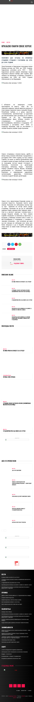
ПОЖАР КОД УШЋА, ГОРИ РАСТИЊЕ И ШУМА (11, 599)
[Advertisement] (17, 22)
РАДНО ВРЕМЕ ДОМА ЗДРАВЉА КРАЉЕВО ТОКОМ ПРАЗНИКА (15, 622)
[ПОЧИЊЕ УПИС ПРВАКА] (17, 364)
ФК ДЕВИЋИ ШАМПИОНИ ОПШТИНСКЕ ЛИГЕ (11, 658)
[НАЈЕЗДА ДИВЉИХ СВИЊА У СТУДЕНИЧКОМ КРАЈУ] (6, 508)
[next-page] (5, 530)
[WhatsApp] (19, 244)
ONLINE (23, 696)
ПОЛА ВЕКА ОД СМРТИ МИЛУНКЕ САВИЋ (21, 496)
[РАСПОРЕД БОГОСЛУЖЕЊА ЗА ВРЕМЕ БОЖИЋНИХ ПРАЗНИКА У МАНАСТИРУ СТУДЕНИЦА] (6, 317)
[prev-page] (3, 530)
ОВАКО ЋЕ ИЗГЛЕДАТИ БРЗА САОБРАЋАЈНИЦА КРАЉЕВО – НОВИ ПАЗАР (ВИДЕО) (21, 483)
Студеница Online (12, 696)
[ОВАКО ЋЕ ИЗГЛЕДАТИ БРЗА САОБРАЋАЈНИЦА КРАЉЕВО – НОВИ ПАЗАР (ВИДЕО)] (6, 482)
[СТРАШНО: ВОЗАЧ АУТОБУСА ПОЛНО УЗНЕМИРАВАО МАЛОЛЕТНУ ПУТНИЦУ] (6, 290)
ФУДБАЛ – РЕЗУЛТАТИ (7, 654)
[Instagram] (15, 685)
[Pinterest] (16, 244)
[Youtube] (23, 685)
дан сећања (11, 249)
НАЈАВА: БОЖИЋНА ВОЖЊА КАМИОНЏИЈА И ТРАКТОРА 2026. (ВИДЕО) (15, 620)
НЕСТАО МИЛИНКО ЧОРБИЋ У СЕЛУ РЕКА (11, 602)
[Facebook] (9, 244)
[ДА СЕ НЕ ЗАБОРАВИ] (6, 469)
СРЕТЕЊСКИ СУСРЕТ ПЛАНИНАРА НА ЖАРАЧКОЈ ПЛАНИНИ (15, 651)
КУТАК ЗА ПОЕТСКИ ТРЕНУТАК (19, 522)
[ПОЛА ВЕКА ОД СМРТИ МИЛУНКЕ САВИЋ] (6, 495)
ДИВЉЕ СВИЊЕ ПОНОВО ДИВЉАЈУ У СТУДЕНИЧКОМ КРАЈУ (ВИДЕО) (16, 595)
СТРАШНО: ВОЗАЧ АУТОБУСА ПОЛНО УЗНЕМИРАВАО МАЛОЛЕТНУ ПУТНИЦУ (21, 290)
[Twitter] (12, 244)
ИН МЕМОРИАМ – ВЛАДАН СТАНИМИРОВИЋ (11, 656)
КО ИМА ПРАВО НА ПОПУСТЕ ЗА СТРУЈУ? (21, 281)
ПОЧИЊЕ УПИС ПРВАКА (9, 377)
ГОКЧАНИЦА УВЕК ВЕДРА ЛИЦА (8, 640)
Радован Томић (19, 263)
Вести (8, 42)
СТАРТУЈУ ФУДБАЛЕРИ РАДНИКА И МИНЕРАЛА (12, 649)
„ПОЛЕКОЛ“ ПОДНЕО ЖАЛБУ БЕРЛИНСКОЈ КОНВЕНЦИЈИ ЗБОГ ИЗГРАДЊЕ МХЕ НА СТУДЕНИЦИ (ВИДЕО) (15, 637)
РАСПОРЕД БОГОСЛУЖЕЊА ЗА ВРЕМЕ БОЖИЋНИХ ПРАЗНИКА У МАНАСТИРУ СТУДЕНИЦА (21, 318)
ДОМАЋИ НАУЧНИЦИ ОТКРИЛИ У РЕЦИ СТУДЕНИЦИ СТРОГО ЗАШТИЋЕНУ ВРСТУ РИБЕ (15, 634)
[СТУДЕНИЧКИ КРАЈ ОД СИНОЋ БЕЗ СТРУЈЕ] (6, 299)
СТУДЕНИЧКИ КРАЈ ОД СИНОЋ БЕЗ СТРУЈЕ (22, 300)
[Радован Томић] (12, 263)
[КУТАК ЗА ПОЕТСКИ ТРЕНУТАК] (6, 521)
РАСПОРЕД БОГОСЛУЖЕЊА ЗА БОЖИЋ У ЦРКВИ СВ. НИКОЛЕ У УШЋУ (21, 309)
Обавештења (7, 375)
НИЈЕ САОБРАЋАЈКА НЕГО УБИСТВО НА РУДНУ (12, 604)
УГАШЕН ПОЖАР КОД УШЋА (8, 597)
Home (3, 42)
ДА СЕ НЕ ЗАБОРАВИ (16, 470)
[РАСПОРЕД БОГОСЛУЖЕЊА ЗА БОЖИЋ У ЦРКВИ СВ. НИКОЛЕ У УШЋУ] (6, 308)
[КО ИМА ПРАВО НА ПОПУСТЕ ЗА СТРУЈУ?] (6, 281)
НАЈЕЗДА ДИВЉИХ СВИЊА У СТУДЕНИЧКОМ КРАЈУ (18, 509)
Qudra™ (15, 697)
